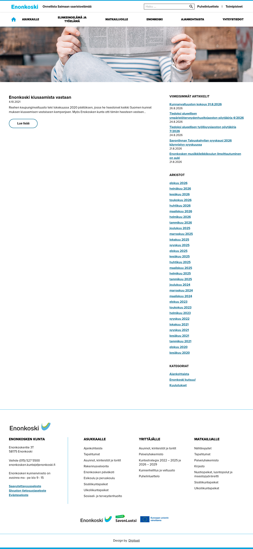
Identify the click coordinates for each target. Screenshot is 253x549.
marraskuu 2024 (181, 290)
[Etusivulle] (14, 19)
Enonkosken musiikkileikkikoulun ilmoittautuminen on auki (205, 156)
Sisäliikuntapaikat (96, 484)
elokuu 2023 (178, 301)
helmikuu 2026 (180, 217)
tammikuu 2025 (180, 279)
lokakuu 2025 (179, 239)
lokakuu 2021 (179, 324)
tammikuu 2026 (180, 222)
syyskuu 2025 (179, 245)
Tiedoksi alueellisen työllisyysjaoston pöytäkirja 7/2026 (202, 129)
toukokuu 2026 (180, 200)
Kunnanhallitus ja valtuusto (157, 470)
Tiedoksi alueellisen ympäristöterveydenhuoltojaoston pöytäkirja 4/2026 (206, 115)
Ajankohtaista (192, 19)
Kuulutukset (178, 385)
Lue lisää (23, 123)
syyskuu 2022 (179, 318)
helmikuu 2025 (180, 273)
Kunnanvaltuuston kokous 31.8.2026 (195, 104)
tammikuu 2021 (180, 341)
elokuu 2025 (178, 251)
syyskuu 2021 (179, 330)
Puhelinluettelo (208, 6)
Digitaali (134, 540)
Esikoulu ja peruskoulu (99, 478)
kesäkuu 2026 (179, 194)
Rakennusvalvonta (96, 466)
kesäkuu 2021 (179, 335)
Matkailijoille (116, 19)
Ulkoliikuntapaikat (96, 490)
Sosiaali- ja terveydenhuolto (103, 496)
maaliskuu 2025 (180, 268)
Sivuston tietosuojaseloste (27, 490)
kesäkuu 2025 (179, 256)
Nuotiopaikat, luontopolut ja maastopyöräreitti (213, 474)
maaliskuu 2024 (180, 296)
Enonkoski (155, 19)
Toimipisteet (234, 6)
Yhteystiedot (233, 19)
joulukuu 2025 (179, 228)
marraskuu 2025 (181, 234)
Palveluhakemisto (151, 454)
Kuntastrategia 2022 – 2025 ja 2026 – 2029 (160, 462)
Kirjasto (199, 466)
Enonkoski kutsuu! (182, 379)
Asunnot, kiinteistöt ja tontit (102, 460)
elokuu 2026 (178, 183)
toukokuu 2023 (180, 307)
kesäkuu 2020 (179, 352)
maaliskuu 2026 (180, 211)
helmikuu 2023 (180, 313)
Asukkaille (30, 19)
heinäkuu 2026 (180, 188)
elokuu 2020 (178, 347)
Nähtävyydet (203, 448)
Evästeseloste (18, 495)
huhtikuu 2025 (180, 262)
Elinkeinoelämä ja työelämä (72, 19)
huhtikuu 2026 (180, 205)
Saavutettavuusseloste (25, 486)
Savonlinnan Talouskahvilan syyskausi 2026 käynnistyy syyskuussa (200, 142)
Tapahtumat (92, 454)
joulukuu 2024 (179, 284)
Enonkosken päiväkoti (99, 472)
